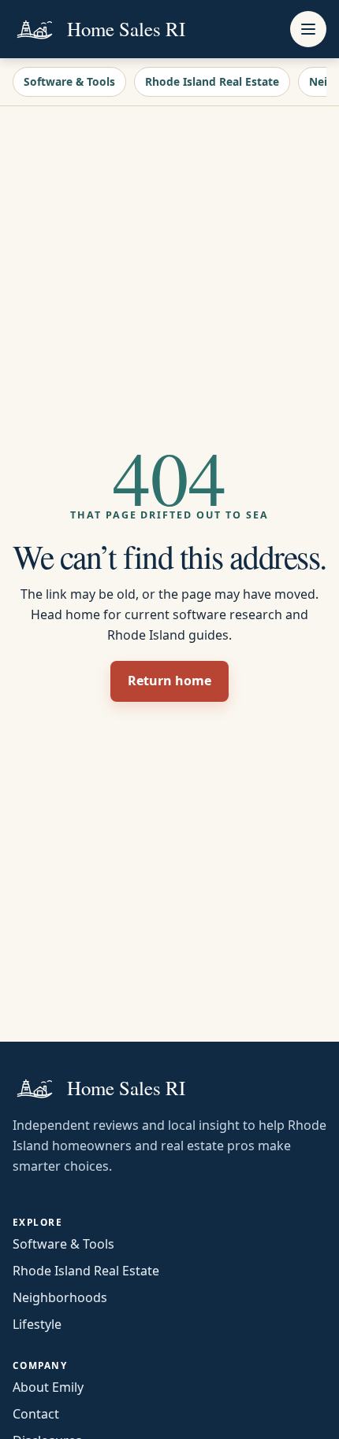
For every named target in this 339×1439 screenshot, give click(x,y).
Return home (169, 680)
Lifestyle (37, 1324)
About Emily (48, 1387)
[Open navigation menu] (308, 29)
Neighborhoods (60, 1297)
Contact (36, 1413)
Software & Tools (69, 81)
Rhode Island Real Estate (212, 81)
